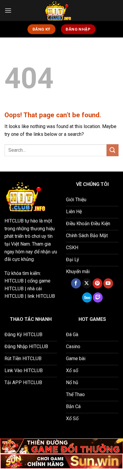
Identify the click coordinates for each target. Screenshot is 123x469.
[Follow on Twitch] (98, 297)
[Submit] (113, 150)
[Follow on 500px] (87, 297)
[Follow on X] (87, 283)
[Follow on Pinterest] (97, 283)
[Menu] (8, 10)
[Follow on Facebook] (76, 283)
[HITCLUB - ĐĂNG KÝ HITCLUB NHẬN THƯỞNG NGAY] (61, 10)
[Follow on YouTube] (108, 283)
